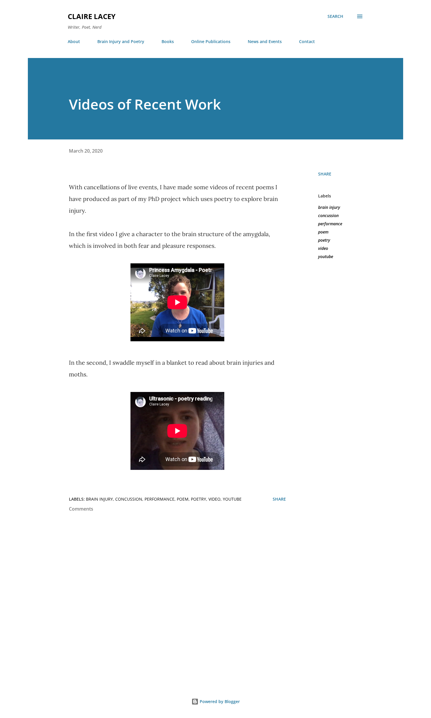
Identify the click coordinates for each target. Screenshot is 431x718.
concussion (328, 215)
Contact (307, 41)
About (74, 41)
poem (323, 232)
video (323, 248)
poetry (324, 240)
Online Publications (210, 41)
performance (330, 223)
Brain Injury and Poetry (120, 41)
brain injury (329, 207)
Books (168, 41)
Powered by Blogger (219, 701)
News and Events (265, 41)
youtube (325, 256)
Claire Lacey (92, 16)
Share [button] (324, 174)
